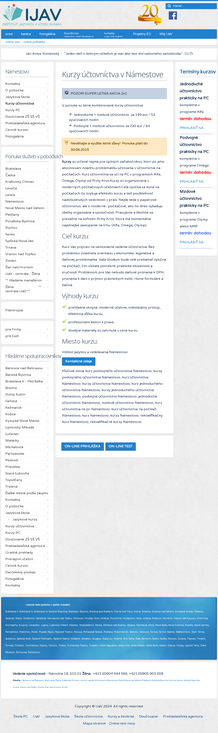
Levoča (90, 680)
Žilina (64, 687)
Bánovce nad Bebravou (33, 680)
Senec (180, 680)
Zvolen (41, 687)
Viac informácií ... (50, 652)
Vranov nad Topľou (28, 687)
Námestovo (112, 680)
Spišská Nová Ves (192, 680)
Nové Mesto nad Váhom (130, 680)
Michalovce (100, 680)
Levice (83, 680)
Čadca (58, 680)
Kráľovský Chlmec (70, 680)
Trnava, (16, 687)
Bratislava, (50, 680)
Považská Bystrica (159, 680)
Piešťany (146, 680)
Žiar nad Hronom (53, 687)
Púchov (172, 680)
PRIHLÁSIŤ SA (192, 128)
